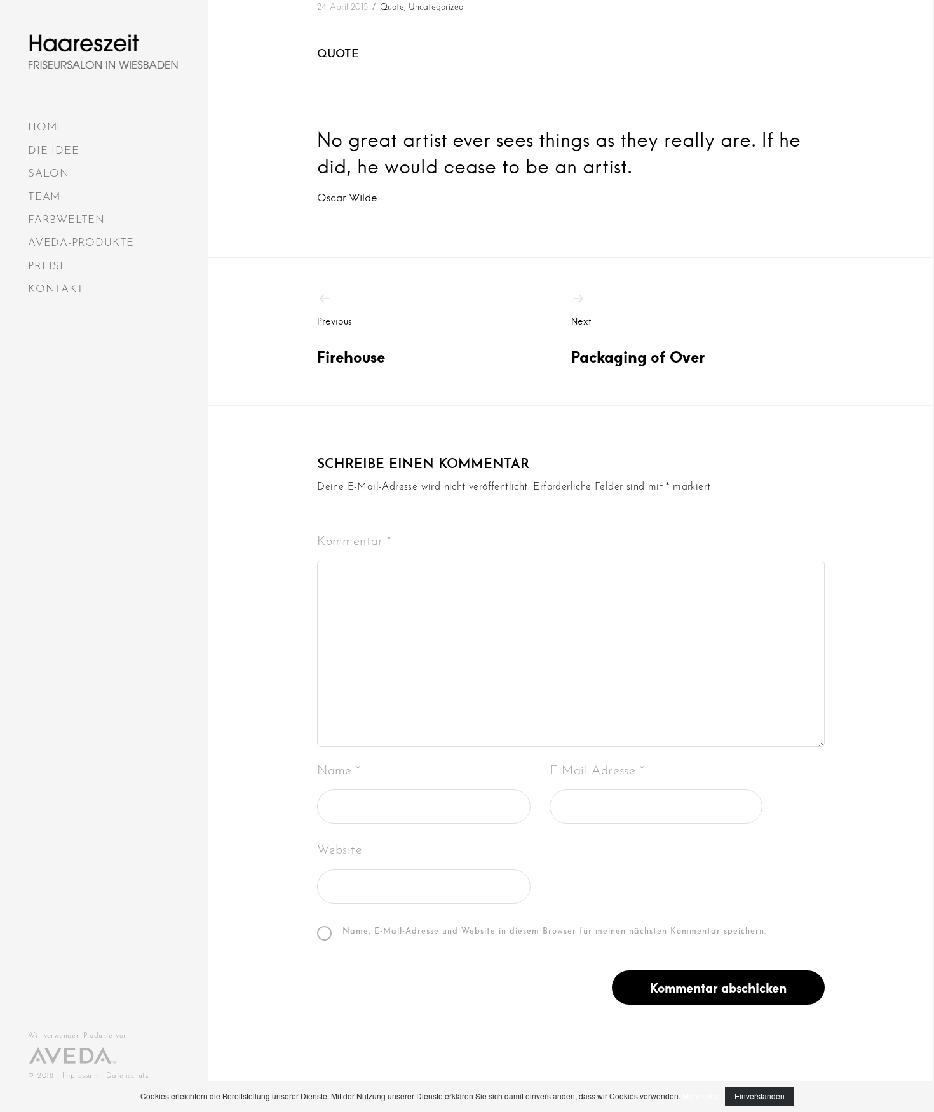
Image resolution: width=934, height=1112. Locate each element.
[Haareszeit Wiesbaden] (103, 51)
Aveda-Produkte (81, 243)
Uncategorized (436, 7)
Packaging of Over (638, 341)
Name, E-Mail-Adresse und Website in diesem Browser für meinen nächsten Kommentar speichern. (554, 931)
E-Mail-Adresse (597, 771)
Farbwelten (66, 220)
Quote (392, 7)
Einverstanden (759, 1095)
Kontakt (56, 289)
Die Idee (53, 150)
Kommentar (354, 541)
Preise (47, 266)
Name (338, 771)
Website (339, 850)
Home (46, 127)
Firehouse (351, 341)
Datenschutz (127, 1076)
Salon (48, 173)
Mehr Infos (700, 1095)
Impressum (80, 1076)
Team (44, 197)
